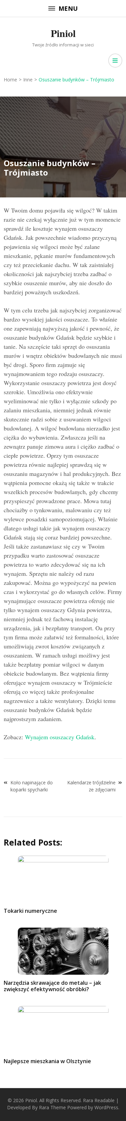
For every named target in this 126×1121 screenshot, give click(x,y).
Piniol (63, 33)
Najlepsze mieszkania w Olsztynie (47, 1061)
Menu (68, 8)
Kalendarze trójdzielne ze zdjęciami (91, 786)
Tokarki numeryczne (30, 910)
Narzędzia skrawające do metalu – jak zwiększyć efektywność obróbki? (52, 986)
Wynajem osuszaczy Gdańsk (59, 737)
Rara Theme (52, 1107)
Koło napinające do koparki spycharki (31, 786)
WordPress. (106, 1107)
